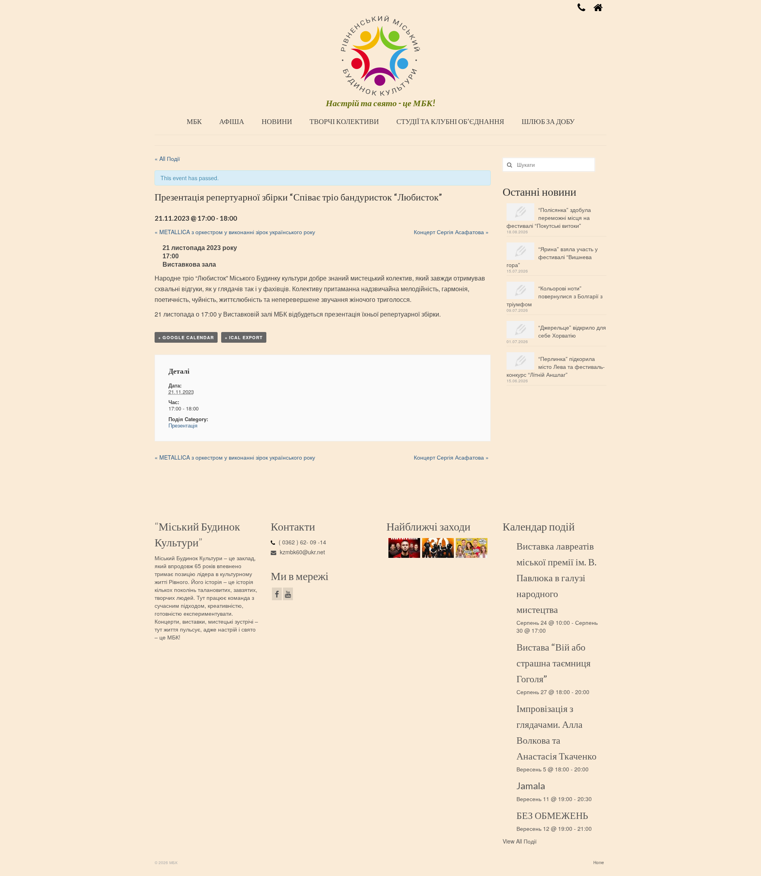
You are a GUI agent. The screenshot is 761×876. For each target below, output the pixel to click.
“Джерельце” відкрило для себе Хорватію (572, 331)
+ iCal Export (244, 337)
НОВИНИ (277, 121)
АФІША (231, 121)
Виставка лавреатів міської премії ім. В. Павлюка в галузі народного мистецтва (556, 577)
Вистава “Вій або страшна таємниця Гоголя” (553, 662)
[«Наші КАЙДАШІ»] (471, 548)
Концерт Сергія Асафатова (451, 232)
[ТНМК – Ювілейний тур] (437, 548)
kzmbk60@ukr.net (301, 552)
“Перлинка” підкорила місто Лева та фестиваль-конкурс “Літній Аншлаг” (556, 366)
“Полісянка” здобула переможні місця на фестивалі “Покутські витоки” (549, 217)
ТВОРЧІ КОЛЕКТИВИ (344, 121)
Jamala (530, 785)
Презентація (182, 425)
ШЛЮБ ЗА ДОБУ (548, 121)
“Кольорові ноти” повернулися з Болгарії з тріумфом (554, 296)
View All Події (520, 841)
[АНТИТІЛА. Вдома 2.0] (403, 548)
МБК (194, 121)
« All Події (167, 158)
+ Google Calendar (186, 337)
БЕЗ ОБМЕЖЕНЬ (552, 815)
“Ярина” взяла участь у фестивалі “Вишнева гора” (552, 257)
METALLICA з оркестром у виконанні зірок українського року (235, 232)
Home (598, 862)
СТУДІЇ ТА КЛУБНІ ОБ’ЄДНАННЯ (450, 121)
